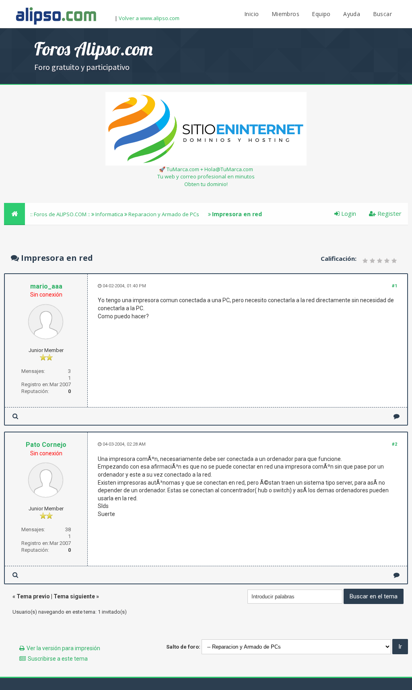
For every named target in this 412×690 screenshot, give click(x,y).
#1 (394, 286)
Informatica (109, 214)
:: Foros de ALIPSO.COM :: (60, 214)
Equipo (321, 14)
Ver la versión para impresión (63, 648)
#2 (394, 444)
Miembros (285, 14)
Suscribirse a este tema (58, 658)
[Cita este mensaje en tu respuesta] (396, 416)
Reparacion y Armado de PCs (163, 214)
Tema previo (33, 596)
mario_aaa (46, 286)
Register (389, 213)
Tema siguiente (74, 596)
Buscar (382, 14)
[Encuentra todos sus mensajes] (15, 416)
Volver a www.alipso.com (149, 18)
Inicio (251, 14)
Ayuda (351, 14)
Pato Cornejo (46, 444)
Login (348, 213)
